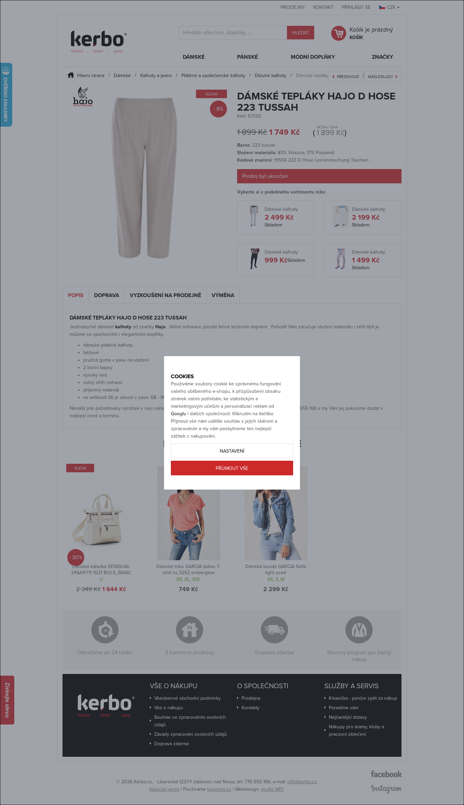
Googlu (178, 414)
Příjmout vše (232, 468)
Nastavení (232, 451)
